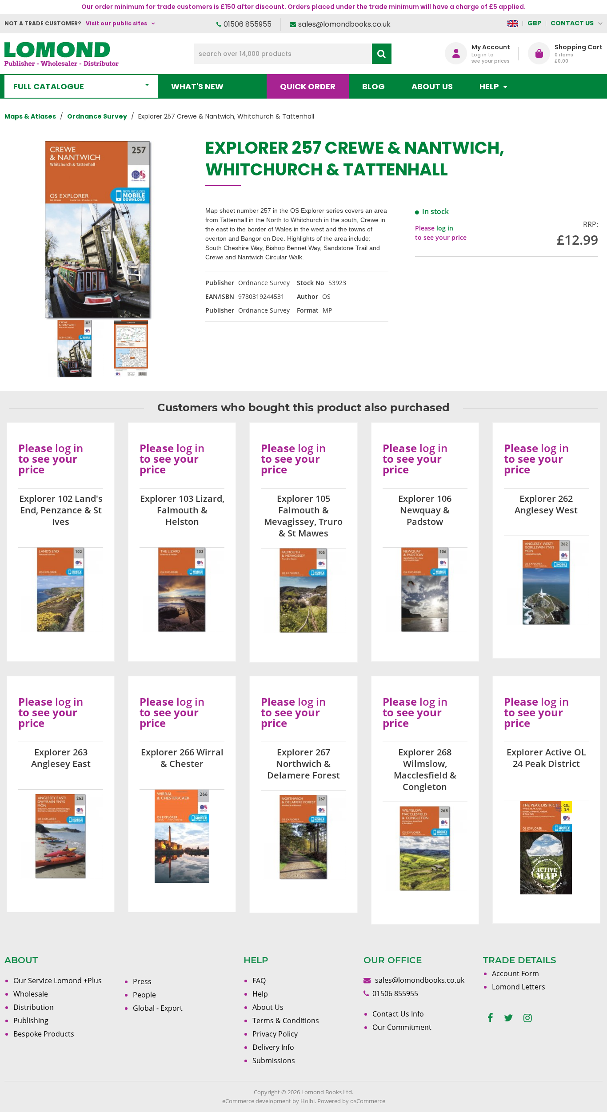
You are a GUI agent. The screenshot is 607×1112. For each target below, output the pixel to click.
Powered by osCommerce (351, 1101)
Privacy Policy (275, 1034)
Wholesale (30, 994)
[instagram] (527, 1018)
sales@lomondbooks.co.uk (344, 24)
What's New (197, 86)
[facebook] (490, 1018)
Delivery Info (273, 1047)
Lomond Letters (518, 987)
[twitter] (508, 1018)
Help (260, 994)
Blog (373, 86)
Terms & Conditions (285, 1020)
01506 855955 (248, 24)
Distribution (33, 1007)
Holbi (307, 1101)
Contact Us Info (398, 1014)
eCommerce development (256, 1101)
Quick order (307, 86)
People (144, 995)
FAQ (259, 980)
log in (444, 228)
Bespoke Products (43, 1034)
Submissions (273, 1060)
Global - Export (158, 1008)
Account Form (515, 973)
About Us (432, 86)
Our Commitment (401, 1027)
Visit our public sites (116, 23)
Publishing (30, 1020)
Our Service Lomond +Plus (57, 980)
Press (142, 981)
